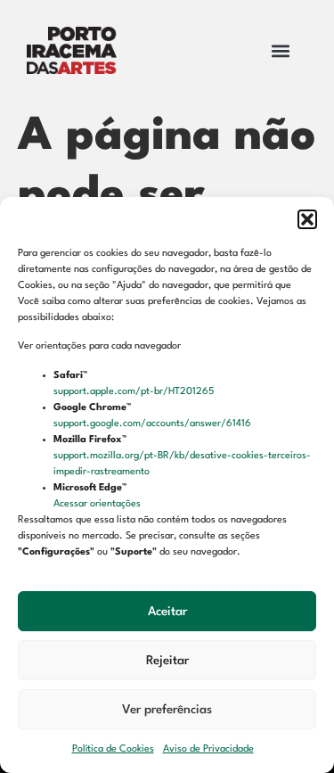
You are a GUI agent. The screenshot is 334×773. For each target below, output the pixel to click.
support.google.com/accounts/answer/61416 (153, 424)
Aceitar (167, 611)
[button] (307, 219)
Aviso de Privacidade (208, 749)
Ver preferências (167, 709)
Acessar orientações (98, 504)
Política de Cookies (113, 749)
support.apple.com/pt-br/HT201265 (134, 392)
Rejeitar (167, 660)
